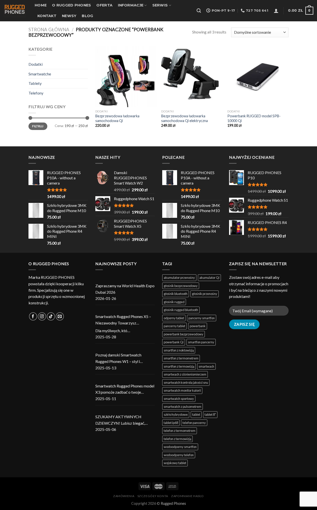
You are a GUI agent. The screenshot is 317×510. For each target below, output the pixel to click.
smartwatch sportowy (179, 399)
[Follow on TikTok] (51, 316)
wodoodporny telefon (179, 455)
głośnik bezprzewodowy (181, 286)
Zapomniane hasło (187, 496)
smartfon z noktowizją (179, 350)
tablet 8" (210, 414)
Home (41, 5)
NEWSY (69, 16)
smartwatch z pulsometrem (182, 407)
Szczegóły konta (152, 496)
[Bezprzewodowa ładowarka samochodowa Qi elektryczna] (191, 76)
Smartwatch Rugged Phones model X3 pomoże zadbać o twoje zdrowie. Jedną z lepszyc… (124, 389)
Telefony (35, 93)
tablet (196, 414)
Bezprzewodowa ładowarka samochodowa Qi (117, 118)
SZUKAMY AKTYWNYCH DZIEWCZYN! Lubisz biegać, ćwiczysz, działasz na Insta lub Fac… (120, 420)
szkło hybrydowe (176, 414)
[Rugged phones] (15, 10)
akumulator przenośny (179, 278)
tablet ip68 (171, 423)
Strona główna (48, 29)
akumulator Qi (209, 278)
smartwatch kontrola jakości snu (186, 382)
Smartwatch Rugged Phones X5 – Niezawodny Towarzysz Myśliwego (123, 320)
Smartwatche (39, 73)
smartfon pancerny (201, 342)
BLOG (87, 16)
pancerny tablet (174, 326)
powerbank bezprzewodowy (183, 334)
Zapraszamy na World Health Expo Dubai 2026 (125, 288)
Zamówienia (123, 496)
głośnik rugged (174, 302)
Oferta (104, 5)
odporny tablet (174, 318)
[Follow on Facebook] (33, 316)
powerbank (198, 326)
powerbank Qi (174, 342)
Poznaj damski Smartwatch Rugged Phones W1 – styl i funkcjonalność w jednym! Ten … (122, 358)
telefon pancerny (194, 423)
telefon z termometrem (179, 431)
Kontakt (46, 16)
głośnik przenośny (204, 294)
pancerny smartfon (201, 318)
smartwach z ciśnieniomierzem (185, 374)
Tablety (35, 83)
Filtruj (38, 126)
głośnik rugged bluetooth (181, 310)
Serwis (160, 5)
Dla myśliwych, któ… (112, 330)
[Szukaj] (199, 11)
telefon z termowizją (177, 439)
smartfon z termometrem (181, 358)
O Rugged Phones (71, 5)
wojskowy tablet (175, 463)
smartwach (206, 366)
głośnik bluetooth (175, 294)
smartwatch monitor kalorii (182, 390)
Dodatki (35, 64)
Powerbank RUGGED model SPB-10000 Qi (254, 118)
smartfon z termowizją (179, 366)
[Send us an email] (60, 316)
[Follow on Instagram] (42, 316)
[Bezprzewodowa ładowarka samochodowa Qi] (126, 76)
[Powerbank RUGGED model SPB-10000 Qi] (258, 76)
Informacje (130, 5)
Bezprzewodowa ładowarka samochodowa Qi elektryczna (184, 118)
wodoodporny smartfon (180, 447)
